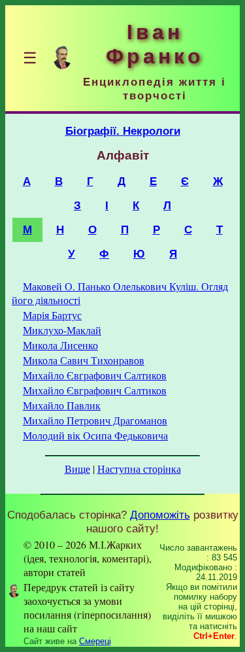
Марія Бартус (52, 315)
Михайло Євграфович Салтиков (95, 375)
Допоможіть (160, 514)
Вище (77, 468)
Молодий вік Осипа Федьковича (95, 435)
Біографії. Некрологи (122, 130)
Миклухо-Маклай (62, 330)
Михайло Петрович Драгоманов (95, 420)
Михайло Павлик (62, 405)
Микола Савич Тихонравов (83, 360)
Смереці (95, 641)
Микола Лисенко (60, 345)
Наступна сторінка (139, 468)
